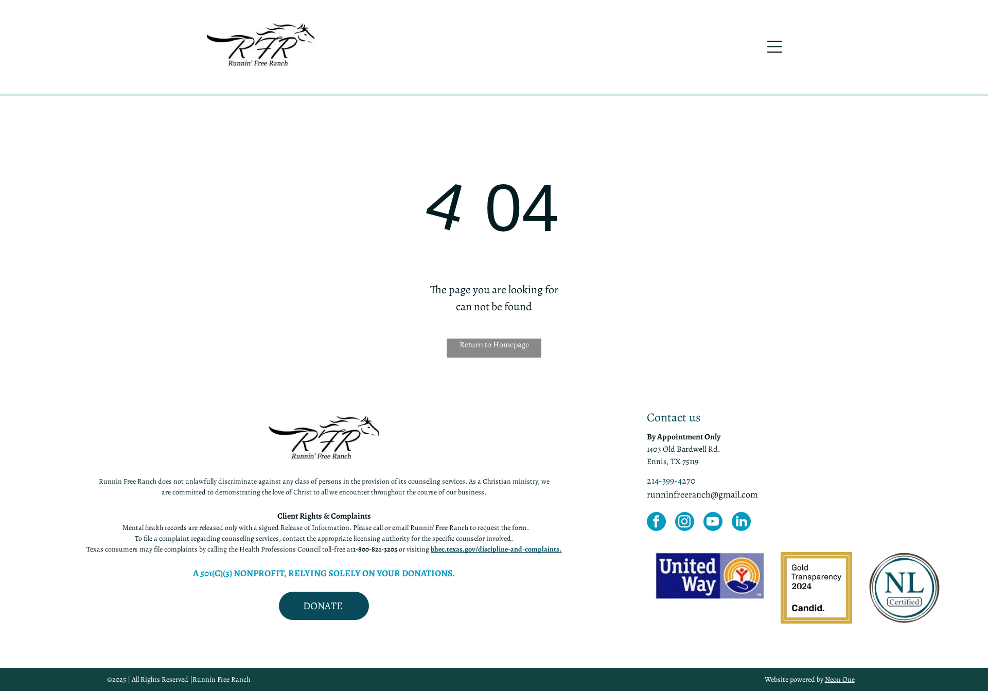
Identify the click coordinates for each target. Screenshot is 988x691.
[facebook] (656, 523)
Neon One (840, 679)
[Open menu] (774, 47)
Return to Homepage (494, 344)
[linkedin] (741, 523)
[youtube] (712, 523)
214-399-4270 (671, 480)
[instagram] (684, 523)
